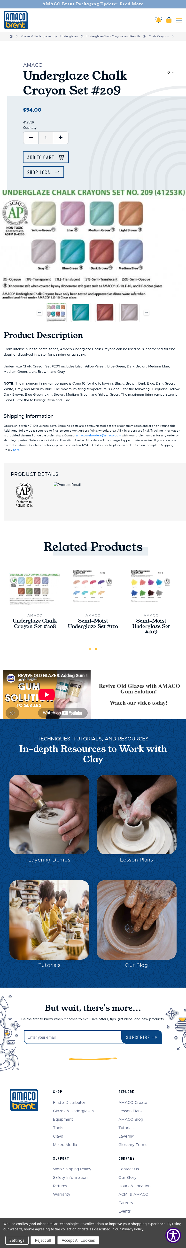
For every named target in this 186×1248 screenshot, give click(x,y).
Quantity (30, 127)
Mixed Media (65, 1145)
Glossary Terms (132, 1145)
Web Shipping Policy (72, 1169)
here (16, 450)
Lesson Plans (136, 860)
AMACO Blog (130, 1119)
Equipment (63, 1119)
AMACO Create (132, 1102)
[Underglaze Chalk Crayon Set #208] (34, 589)
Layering (126, 1136)
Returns (60, 1186)
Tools (58, 1128)
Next (146, 312)
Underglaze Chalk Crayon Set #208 (35, 623)
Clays (58, 1136)
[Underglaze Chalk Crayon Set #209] (56, 312)
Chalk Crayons (159, 36)
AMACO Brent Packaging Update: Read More (92, 4)
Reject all (43, 1240)
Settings (16, 1240)
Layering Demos (49, 860)
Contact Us (128, 1169)
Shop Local (40, 172)
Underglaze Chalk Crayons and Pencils (113, 36)
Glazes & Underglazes (36, 36)
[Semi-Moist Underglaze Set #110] (93, 589)
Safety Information (70, 1177)
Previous (39, 312)
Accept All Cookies (78, 1240)
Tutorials (49, 965)
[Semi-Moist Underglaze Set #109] (151, 589)
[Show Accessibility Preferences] (173, 1235)
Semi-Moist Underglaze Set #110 (93, 623)
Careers (125, 1203)
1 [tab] (90, 649)
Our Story (127, 1177)
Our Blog (136, 965)
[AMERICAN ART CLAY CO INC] (16, 20)
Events (124, 1211)
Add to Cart (41, 157)
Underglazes (69, 36)
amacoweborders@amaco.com (98, 435)
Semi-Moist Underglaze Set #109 (151, 626)
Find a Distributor (69, 1102)
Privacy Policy (132, 1229)
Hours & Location (134, 1186)
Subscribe (138, 1037)
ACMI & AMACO (133, 1194)
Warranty (61, 1194)
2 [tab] (96, 649)
